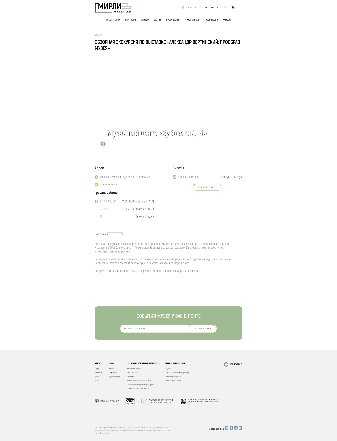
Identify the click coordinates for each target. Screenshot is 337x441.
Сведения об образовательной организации (177, 373)
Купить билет (192, 7)
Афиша (145, 20)
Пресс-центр (173, 20)
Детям (157, 20)
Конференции (113, 373)
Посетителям (113, 20)
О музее (227, 20)
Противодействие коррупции (173, 377)
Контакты (97, 381)
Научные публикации (115, 377)
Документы (168, 369)
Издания (111, 369)
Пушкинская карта (209, 7)
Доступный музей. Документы (173, 381)
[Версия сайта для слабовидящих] (233, 7)
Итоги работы (131, 377)
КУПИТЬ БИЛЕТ (207, 187)
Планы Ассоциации (132, 373)
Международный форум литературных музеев (140, 385)
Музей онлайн (192, 20)
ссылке (215, 401)
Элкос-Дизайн (105, 433)
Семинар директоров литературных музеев (139, 381)
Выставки (130, 20)
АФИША (98, 35)
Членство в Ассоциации (134, 369)
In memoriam (98, 373)
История (97, 369)
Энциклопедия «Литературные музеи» (138, 389)
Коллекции (212, 20)
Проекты (97, 377)
